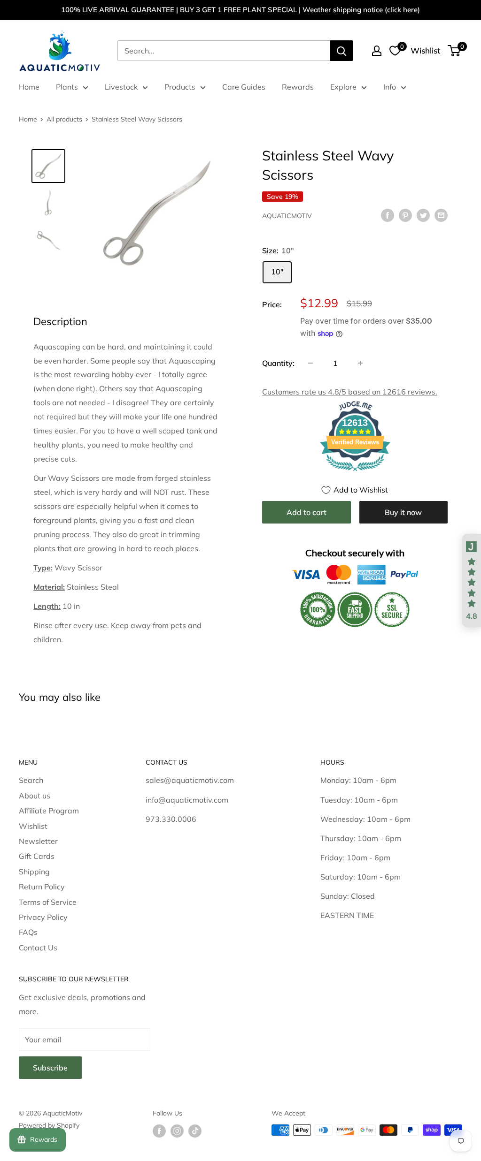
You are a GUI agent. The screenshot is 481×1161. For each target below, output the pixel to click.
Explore (343, 86)
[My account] (376, 51)
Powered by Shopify (49, 1125)
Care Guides (243, 86)
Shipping (34, 871)
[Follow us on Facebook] (159, 1131)
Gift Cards (36, 856)
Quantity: (278, 363)
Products (179, 86)
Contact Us (38, 947)
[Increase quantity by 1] (360, 363)
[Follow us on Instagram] (177, 1131)
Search (31, 780)
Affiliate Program (49, 810)
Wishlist (33, 826)
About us (34, 795)
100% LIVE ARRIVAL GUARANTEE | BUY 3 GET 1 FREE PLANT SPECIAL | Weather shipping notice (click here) (240, 9)
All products (64, 119)
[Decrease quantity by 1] (310, 363)
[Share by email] (441, 215)
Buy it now (403, 512)
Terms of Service (48, 902)
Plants (67, 86)
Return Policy (42, 886)
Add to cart (306, 512)
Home (29, 86)
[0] (454, 50)
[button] (471, 581)
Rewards (298, 86)
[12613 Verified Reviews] (355, 472)
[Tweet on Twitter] (423, 215)
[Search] (341, 50)
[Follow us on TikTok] (195, 1131)
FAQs (28, 932)
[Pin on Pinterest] (405, 215)
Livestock (121, 86)
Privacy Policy (43, 917)
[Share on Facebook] (387, 215)
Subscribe (50, 1067)
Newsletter (38, 841)
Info (389, 86)
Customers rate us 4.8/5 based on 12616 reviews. (349, 391)
